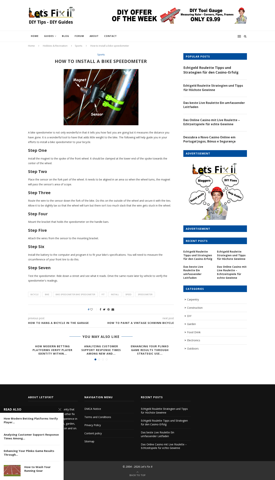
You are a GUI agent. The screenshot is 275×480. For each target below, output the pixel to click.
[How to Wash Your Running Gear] (12, 470)
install (115, 294)
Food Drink (194, 332)
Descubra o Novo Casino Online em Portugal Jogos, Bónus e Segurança (209, 139)
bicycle (34, 294)
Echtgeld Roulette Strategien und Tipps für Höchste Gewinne (213, 87)
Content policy (93, 433)
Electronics (193, 340)
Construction (195, 307)
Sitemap (89, 441)
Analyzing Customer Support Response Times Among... (31, 436)
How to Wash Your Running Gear (37, 469)
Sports (78, 45)
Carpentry (193, 299)
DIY (189, 316)
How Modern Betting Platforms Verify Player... (31, 420)
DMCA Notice (92, 409)
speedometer (145, 294)
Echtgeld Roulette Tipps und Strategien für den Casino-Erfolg (211, 70)
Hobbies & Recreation (55, 45)
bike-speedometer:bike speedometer (75, 294)
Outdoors (193, 348)
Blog (65, 36)
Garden (191, 324)
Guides (49, 36)
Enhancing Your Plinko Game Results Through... (29, 452)
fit (103, 294)
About (94, 36)
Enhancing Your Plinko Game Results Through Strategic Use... (150, 349)
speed (128, 294)
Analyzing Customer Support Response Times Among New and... (101, 349)
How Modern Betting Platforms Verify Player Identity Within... (52, 349)
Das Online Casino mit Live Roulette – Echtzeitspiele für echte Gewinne (211, 122)
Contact (110, 36)
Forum (79, 36)
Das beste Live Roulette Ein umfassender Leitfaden (214, 105)
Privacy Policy (92, 425)
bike (47, 294)
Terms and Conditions (97, 417)
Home (35, 36)
